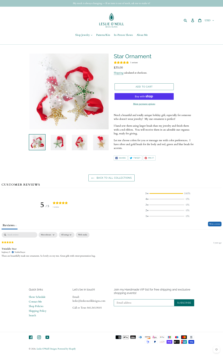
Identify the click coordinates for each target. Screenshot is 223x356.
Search (32, 315)
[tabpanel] (111, 251)
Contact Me (35, 301)
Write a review (214, 224)
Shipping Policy (37, 311)
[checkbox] (83, 235)
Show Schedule (37, 297)
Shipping (118, 72)
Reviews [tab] (9, 225)
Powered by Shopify (67, 348)
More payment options (144, 103)
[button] (167, 193)
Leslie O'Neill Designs (47, 348)
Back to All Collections (114, 177)
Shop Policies (36, 306)
